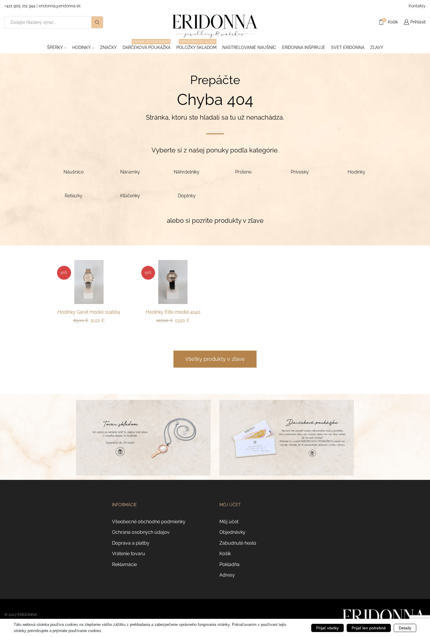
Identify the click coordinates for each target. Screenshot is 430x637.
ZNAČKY (108, 47)
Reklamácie (124, 564)
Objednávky (232, 532)
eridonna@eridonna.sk (59, 6)
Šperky (55, 47)
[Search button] (97, 22)
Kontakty (417, 6)
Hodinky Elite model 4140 (173, 312)
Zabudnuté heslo (237, 543)
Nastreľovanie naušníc (249, 47)
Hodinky (81, 47)
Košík (225, 553)
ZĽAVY (376, 47)
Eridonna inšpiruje (303, 47)
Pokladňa (229, 564)
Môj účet (228, 521)
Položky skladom (196, 46)
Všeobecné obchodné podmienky (148, 521)
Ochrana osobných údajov (141, 532)
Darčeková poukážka (147, 46)
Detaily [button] (405, 628)
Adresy (227, 575)
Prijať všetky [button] (327, 628)
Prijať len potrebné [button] (369, 628)
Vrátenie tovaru (128, 553)
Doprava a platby (130, 543)
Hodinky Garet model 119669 (89, 312)
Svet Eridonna (347, 47)
